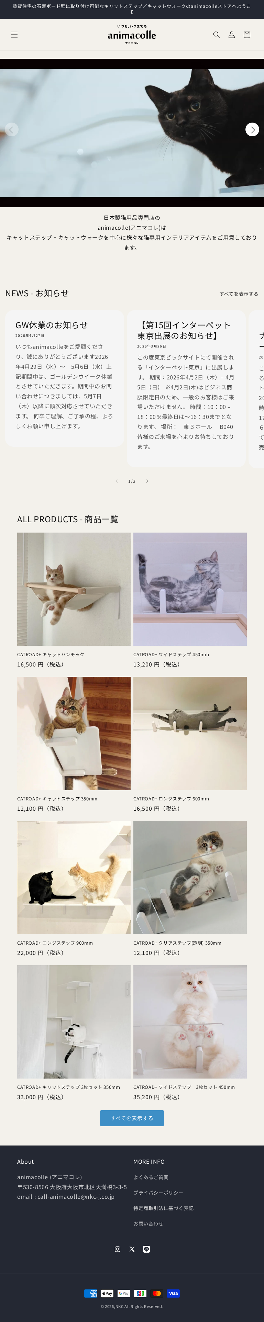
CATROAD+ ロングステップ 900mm (55, 943)
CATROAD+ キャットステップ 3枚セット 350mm (68, 1087)
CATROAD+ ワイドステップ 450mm (171, 655)
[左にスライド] (116, 481)
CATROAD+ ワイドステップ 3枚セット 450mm (186, 1087)
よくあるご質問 (150, 1177)
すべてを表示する (239, 293)
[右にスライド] (147, 481)
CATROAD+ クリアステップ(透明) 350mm (177, 943)
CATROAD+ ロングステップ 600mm (171, 799)
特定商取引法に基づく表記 (163, 1208)
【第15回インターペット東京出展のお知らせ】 (184, 330)
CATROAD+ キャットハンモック (51, 655)
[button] (14, 34)
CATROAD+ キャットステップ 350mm (57, 799)
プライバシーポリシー (158, 1192)
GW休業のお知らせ (51, 324)
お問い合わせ (148, 1223)
